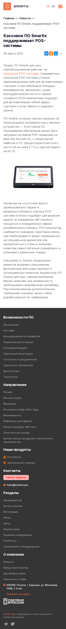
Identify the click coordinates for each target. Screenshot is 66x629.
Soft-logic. (11, 614)
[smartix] (23, 6)
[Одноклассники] (51, 53)
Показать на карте (18, 594)
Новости (25, 18)
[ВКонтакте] (46, 53)
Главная (8, 18)
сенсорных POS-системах (21, 73)
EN (53, 6)
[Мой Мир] (56, 53)
